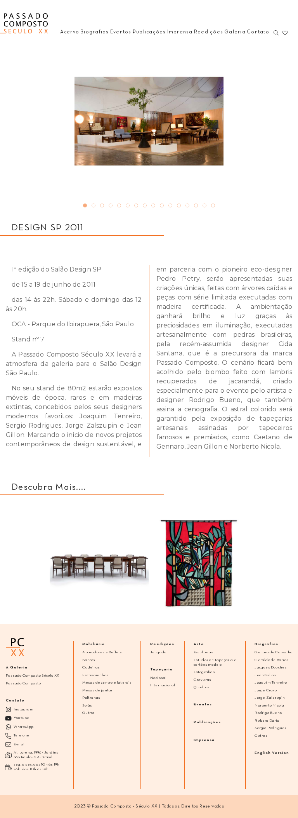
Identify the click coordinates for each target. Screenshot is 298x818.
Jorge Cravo (266, 690)
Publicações (207, 722)
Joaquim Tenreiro (271, 682)
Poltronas (91, 698)
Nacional (158, 678)
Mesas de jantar (97, 690)
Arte (199, 644)
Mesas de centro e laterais (107, 682)
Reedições (162, 644)
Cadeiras (91, 667)
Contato (15, 700)
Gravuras (202, 680)
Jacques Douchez (270, 667)
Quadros (201, 687)
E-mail (20, 744)
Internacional (162, 685)
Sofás (87, 705)
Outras (261, 736)
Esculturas (203, 652)
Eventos (203, 704)
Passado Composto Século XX (32, 675)
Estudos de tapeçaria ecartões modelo (215, 662)
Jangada (158, 652)
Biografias (266, 644)
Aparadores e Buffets (102, 652)
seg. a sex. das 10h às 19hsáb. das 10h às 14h (36, 767)
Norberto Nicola (269, 705)
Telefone (21, 735)
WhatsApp (24, 727)
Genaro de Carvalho (273, 652)
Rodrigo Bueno (268, 713)
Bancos (88, 660)
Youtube (21, 718)
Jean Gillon (265, 675)
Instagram (23, 709)
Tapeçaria (161, 669)
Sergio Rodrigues (270, 728)
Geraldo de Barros (271, 660)
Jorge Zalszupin (270, 698)
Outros (88, 713)
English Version (272, 753)
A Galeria (17, 667)
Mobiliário (93, 644)
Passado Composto (23, 683)
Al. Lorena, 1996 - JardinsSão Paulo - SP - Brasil (36, 755)
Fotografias (204, 672)
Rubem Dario (267, 720)
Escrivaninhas (95, 675)
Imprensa (204, 740)
